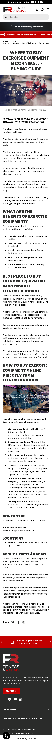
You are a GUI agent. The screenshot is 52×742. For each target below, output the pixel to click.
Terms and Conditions (24, 733)
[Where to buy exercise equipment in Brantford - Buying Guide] (48, 738)
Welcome (6, 41)
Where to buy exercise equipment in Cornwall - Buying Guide (26, 43)
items (14, 41)
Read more (11, 691)
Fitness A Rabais (14, 729)
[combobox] (26, 17)
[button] (42, 9)
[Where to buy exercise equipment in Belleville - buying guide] (3, 738)
